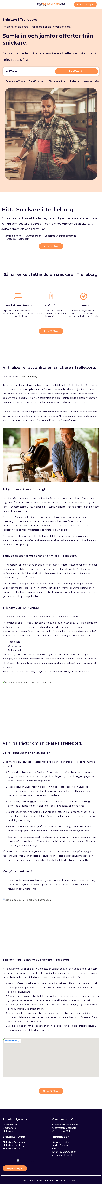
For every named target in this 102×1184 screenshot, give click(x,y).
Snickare (13, 376)
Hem (5, 376)
